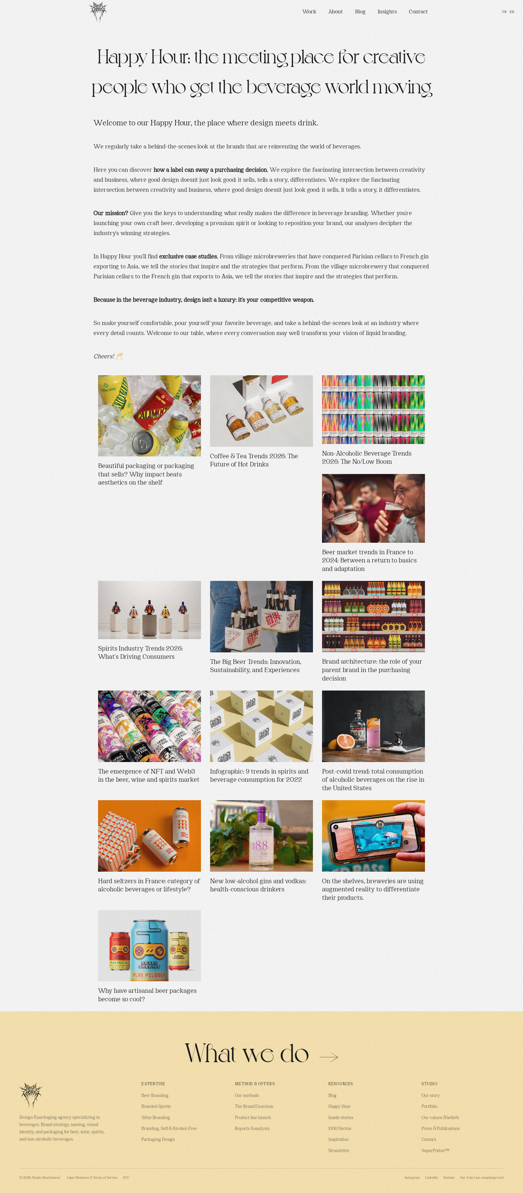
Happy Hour (339, 1107)
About (335, 12)
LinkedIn (431, 1177)
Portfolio (429, 1107)
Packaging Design (158, 1140)
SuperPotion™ (435, 1151)
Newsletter (339, 1151)
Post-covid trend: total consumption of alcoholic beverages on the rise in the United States (373, 780)
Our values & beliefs (440, 1118)
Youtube (449, 1177)
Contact (418, 12)
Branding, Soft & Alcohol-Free (168, 1129)
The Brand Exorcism (254, 1107)
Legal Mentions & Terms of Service (92, 1177)
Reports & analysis (252, 1129)
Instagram (412, 1177)
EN (512, 12)
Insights (387, 12)
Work (309, 12)
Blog (360, 12)
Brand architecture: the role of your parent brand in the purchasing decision (372, 670)
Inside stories (341, 1118)
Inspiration (338, 1140)
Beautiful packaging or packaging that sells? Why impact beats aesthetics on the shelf (146, 474)
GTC (126, 1177)
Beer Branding (154, 1096)
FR (504, 12)
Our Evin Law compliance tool (482, 1177)
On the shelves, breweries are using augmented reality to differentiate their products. (373, 890)
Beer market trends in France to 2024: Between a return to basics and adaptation (369, 561)
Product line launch (253, 1118)
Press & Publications (441, 1129)
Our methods (247, 1096)
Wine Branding (155, 1118)
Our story (430, 1096)
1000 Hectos (339, 1129)
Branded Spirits (156, 1107)
